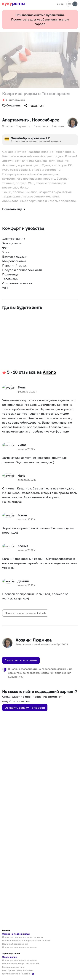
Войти (60, 3)
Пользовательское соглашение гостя (22, 937)
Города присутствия (13, 967)
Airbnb (49, 372)
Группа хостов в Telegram (16, 973)
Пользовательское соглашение (19, 947)
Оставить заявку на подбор (25, 707)
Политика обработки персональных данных (26, 940)
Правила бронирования (15, 943)
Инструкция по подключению (18, 970)
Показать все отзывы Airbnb (25, 613)
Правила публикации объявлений (20, 963)
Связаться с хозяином (21, 660)
